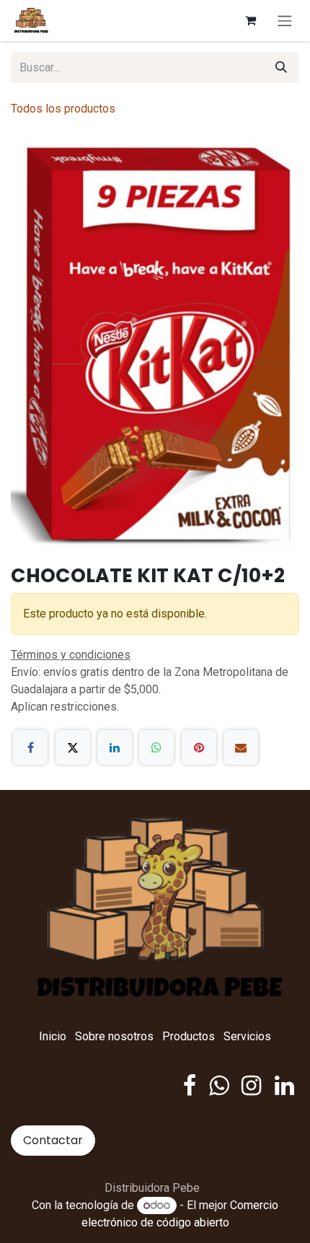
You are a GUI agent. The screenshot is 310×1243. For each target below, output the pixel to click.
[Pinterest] (199, 747)
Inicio (52, 1036)
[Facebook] (30, 747)
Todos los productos (63, 108)
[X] (73, 747)
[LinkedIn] (114, 747)
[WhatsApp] (156, 747)
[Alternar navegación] (284, 20)
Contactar (53, 1140)
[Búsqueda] (281, 68)
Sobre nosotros (114, 1036)
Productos (188, 1036)
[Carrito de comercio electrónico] (250, 20)
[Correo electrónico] (240, 747)
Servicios (247, 1036)
